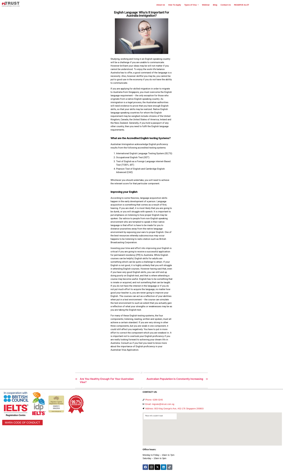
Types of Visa (190, 5)
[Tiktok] (169, 467)
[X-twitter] (157, 467)
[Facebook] (145, 467)
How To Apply (174, 5)
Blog (215, 5)
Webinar (206, 5)
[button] (191, 5)
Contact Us (226, 5)
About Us (160, 5)
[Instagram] (151, 467)
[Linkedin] (163, 467)
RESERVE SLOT (241, 5)
